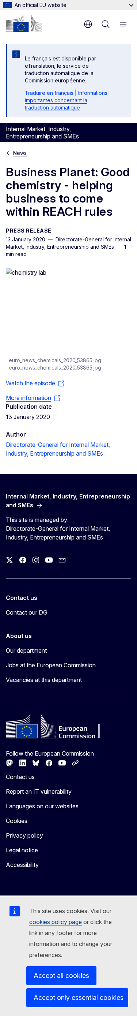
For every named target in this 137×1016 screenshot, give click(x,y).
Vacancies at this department (44, 679)
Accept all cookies (61, 975)
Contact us (20, 776)
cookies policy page (55, 922)
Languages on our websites (42, 806)
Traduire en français (49, 93)
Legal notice (22, 850)
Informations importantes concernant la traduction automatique (66, 100)
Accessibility (22, 864)
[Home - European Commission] (24, 23)
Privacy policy (24, 835)
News (20, 153)
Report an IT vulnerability (39, 791)
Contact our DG (26, 612)
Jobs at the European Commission (51, 665)
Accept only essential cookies (78, 997)
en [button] (88, 24)
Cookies (16, 820)
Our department (26, 650)
